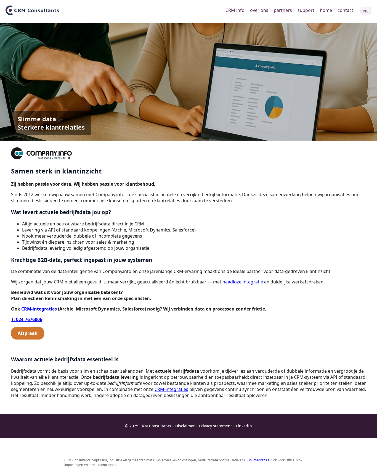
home (326, 10)
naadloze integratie (242, 282)
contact (345, 10)
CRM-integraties (39, 309)
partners (283, 10)
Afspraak (28, 333)
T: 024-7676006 (26, 319)
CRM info (235, 10)
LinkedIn (244, 425)
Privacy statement (215, 425)
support (306, 10)
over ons (259, 10)
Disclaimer (185, 425)
